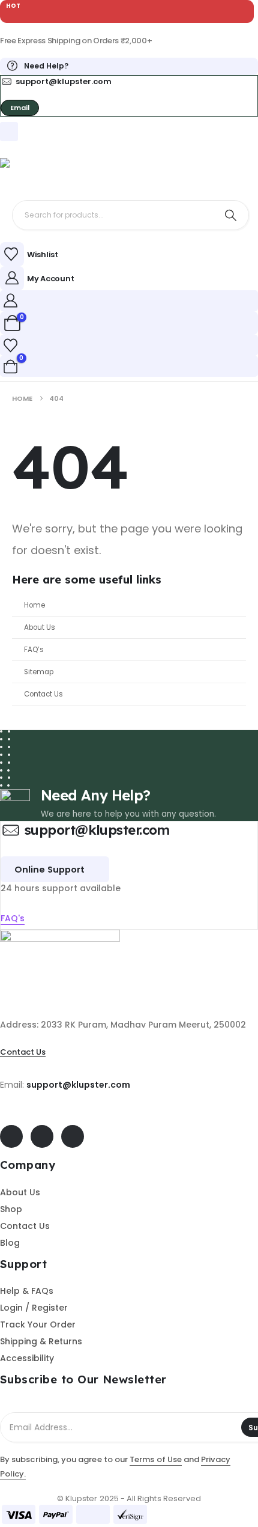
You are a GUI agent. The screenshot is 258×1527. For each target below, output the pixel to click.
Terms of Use (156, 1459)
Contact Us (43, 694)
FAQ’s (34, 649)
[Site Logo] (30, 173)
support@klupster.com (78, 1085)
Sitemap (38, 672)
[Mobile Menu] (9, 131)
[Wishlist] (10, 345)
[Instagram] (72, 1136)
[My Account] (10, 300)
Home (34, 605)
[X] (42, 1136)
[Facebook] (11, 1136)
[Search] (230, 215)
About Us (39, 627)
